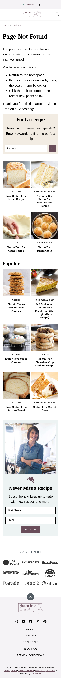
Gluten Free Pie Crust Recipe (16, 249)
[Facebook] (30, 621)
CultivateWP (36, 674)
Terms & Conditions (30, 655)
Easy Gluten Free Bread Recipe (16, 197)
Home (6, 25)
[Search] (57, 14)
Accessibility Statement (45, 670)
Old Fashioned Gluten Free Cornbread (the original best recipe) (44, 311)
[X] (37, 621)
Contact (30, 635)
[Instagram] (16, 621)
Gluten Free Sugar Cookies (16, 360)
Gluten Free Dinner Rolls (45, 249)
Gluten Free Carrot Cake (44, 408)
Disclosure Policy (26, 670)
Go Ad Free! (26, 4)
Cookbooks (30, 642)
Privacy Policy (10, 670)
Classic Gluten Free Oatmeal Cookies (16, 308)
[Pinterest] (44, 621)
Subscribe (30, 529)
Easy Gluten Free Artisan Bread (16, 408)
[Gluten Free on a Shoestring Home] (32, 14)
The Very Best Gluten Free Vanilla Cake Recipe (45, 200)
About (30, 629)
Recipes (16, 25)
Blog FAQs (30, 648)
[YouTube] (23, 621)
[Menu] (3, 14)
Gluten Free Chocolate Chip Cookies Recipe (44, 362)
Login (39, 4)
